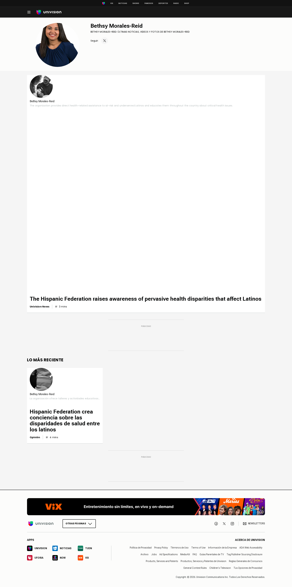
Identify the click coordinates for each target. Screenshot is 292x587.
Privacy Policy (161, 547)
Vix (111, 3)
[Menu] (28, 12)
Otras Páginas (76, 523)
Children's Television (220, 568)
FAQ (195, 554)
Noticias (122, 3)
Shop (186, 3)
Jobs (154, 554)
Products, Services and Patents (162, 561)
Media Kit (185, 554)
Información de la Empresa (222, 547)
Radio (176, 3)
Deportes (163, 3)
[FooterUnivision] (40, 523)
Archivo (145, 554)
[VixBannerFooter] (146, 506)
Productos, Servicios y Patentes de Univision (203, 561)
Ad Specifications (168, 554)
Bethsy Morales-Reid (117, 26)
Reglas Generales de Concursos (245, 561)
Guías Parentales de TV (212, 554)
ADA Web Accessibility (250, 547)
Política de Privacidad (141, 547)
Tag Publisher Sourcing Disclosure (244, 554)
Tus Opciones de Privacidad (248, 568)
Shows (135, 3)
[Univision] (48, 12)
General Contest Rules (195, 568)
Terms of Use (198, 547)
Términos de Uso (180, 547)
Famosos (148, 3)
